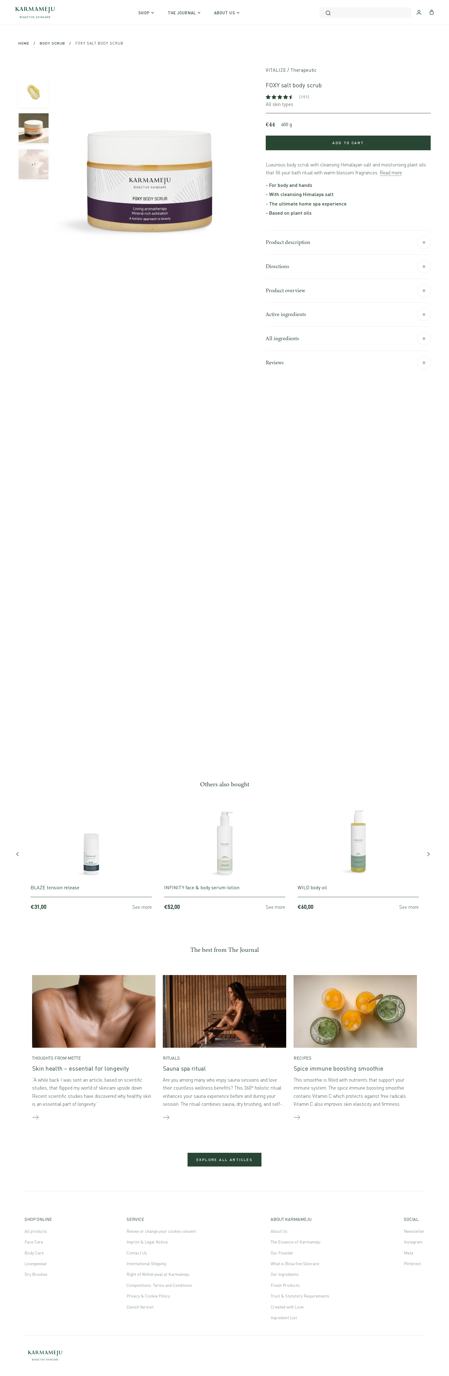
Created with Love (287, 1307)
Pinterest (412, 1263)
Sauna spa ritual (184, 1068)
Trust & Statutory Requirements (300, 1296)
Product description (288, 242)
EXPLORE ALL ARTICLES (224, 1159)
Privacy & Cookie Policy (148, 1296)
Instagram (413, 1241)
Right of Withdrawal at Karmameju (157, 1274)
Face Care (33, 1241)
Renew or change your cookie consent (161, 1231)
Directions (277, 266)
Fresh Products (285, 1285)
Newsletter (414, 1231)
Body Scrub (52, 43)
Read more (391, 172)
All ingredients (282, 338)
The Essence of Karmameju (295, 1241)
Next (429, 856)
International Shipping (146, 1263)
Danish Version (140, 1307)
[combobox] (365, 12)
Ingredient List (284, 1317)
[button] (280, 97)
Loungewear (35, 1263)
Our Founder (282, 1252)
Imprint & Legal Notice (147, 1241)
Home (23, 43)
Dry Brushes (36, 1274)
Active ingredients (286, 314)
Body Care (34, 1252)
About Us (279, 1231)
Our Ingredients (285, 1274)
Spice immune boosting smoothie (338, 1068)
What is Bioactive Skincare (295, 1263)
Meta (408, 1252)
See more (142, 907)
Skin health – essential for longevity (80, 1068)
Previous (20, 856)
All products (35, 1231)
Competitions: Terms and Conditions (159, 1285)
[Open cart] (432, 11)
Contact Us (136, 1252)
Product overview (285, 290)
